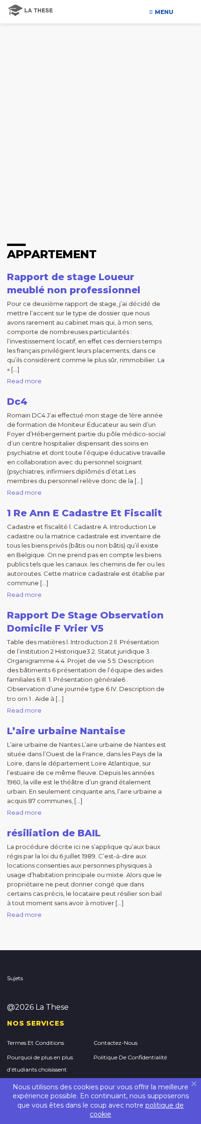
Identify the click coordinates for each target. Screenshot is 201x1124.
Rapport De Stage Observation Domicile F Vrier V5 (85, 622)
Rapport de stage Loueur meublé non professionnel (73, 283)
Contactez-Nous (115, 1042)
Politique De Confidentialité (130, 1057)
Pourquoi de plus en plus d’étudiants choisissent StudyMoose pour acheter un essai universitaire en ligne (46, 1075)
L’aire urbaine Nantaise (66, 731)
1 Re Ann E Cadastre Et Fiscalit (84, 513)
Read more (24, 381)
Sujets (15, 978)
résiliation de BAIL (53, 833)
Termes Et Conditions (35, 1042)
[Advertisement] (100, 105)
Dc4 (17, 401)
